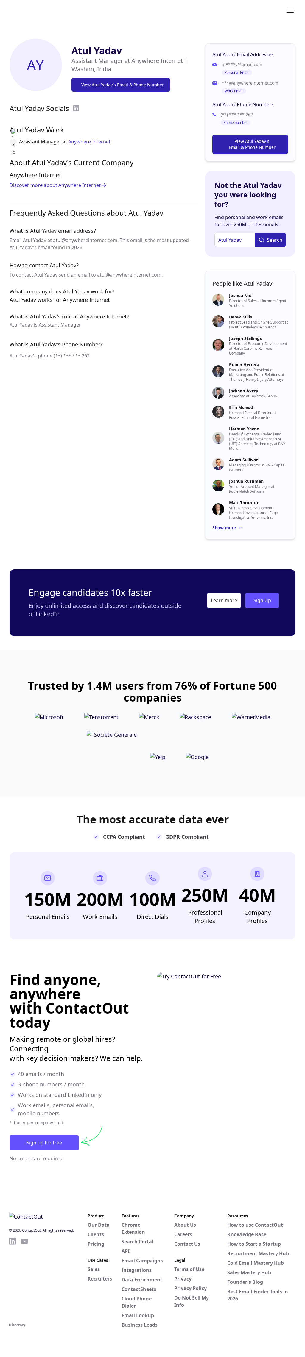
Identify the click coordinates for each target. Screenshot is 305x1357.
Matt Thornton (244, 502)
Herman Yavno (244, 429)
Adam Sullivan (244, 460)
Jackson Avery (243, 390)
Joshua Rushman (246, 481)
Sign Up (262, 600)
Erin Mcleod (241, 407)
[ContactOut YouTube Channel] (24, 1279)
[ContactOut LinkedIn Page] (12, 1279)
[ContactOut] (38, 10)
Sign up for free (44, 1142)
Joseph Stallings (245, 338)
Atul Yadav (96, 50)
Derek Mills (240, 317)
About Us (185, 1225)
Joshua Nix (240, 295)
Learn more (224, 600)
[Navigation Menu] (290, 10)
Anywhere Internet (89, 141)
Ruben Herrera (244, 364)
